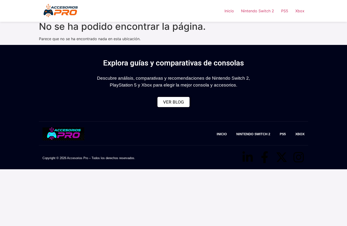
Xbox (300, 11)
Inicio (229, 11)
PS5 (284, 11)
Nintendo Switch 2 (257, 11)
